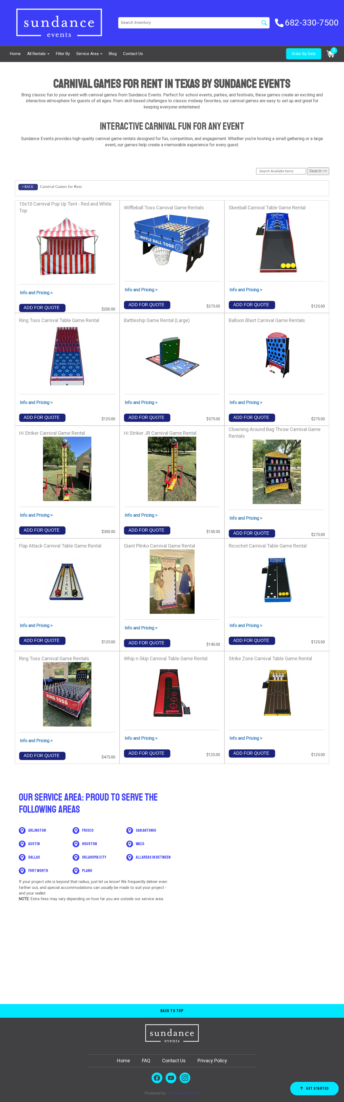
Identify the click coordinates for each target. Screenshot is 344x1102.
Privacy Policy (212, 1060)
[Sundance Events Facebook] (157, 1077)
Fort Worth (38, 870)
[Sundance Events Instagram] (185, 1077)
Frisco (88, 830)
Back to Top (172, 1010)
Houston (89, 843)
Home (15, 53)
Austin (34, 843)
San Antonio (146, 830)
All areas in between (153, 857)
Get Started (317, 1088)
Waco (140, 843)
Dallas (34, 857)
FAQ (146, 1060)
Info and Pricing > (36, 292)
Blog (113, 53)
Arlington (37, 830)
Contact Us (133, 53)
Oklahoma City (94, 857)
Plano (87, 870)
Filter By (63, 53)
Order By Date (304, 53)
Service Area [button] (88, 53)
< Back (27, 187)
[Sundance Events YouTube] (171, 1077)
